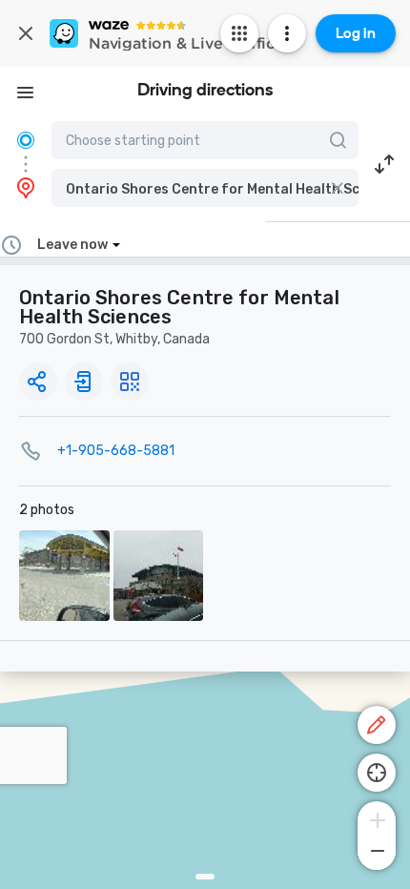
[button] (205, 188)
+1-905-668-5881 (115, 451)
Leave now (72, 245)
